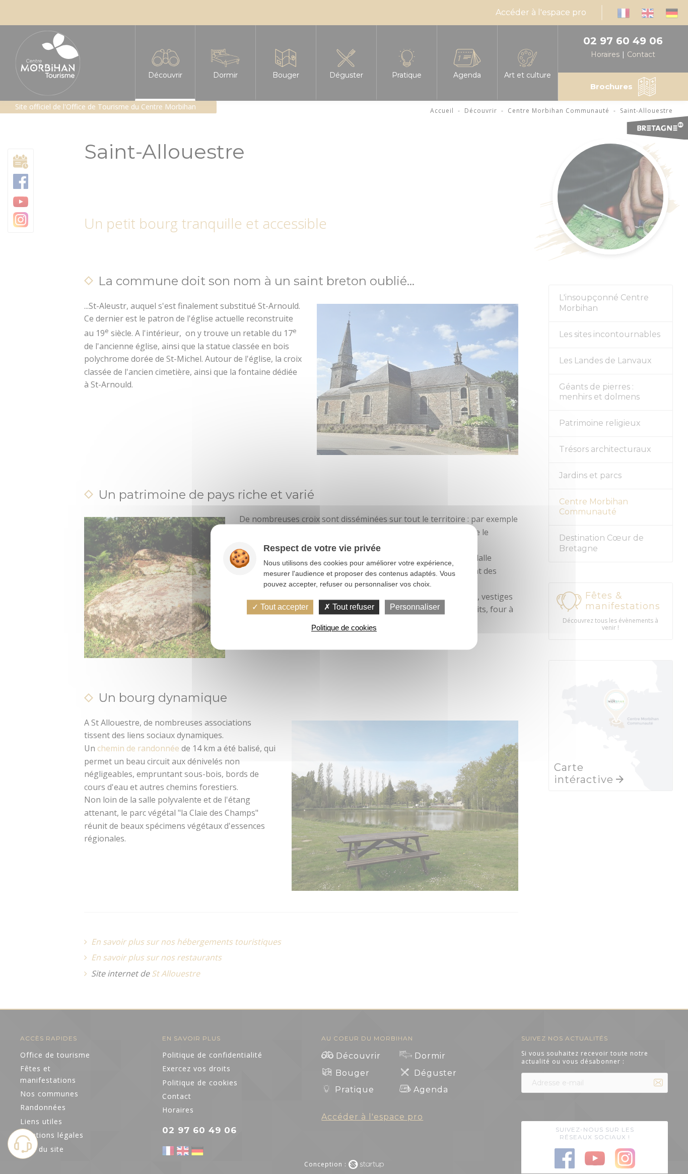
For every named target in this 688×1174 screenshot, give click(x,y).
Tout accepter (283, 607)
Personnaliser (415, 607)
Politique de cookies (344, 628)
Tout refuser (352, 607)
